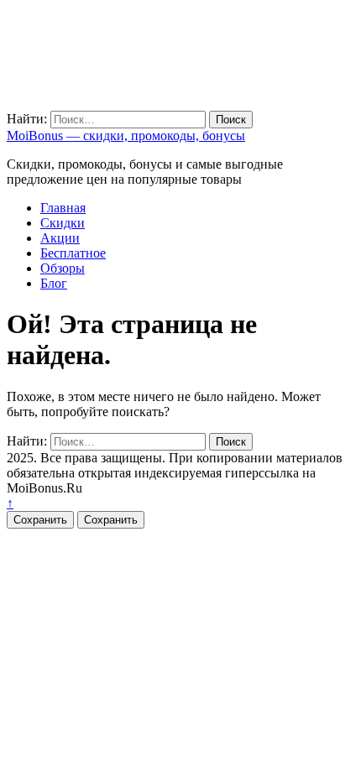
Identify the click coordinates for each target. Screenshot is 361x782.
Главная (63, 208)
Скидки (62, 223)
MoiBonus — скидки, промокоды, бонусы (126, 135)
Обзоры (62, 268)
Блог (53, 283)
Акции (60, 238)
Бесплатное (73, 253)
